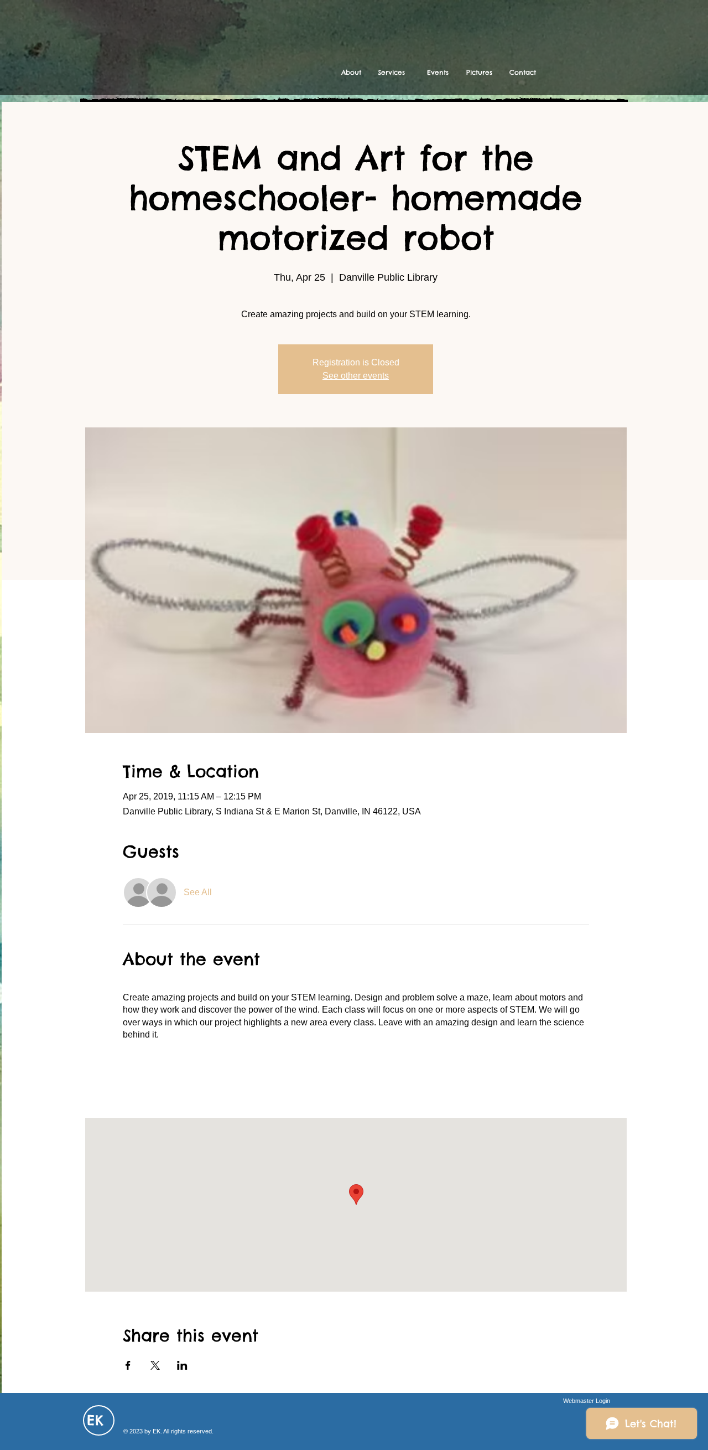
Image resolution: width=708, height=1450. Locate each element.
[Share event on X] (155, 1365)
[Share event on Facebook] (128, 1365)
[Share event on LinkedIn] (182, 1365)
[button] (391, 72)
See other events (355, 375)
